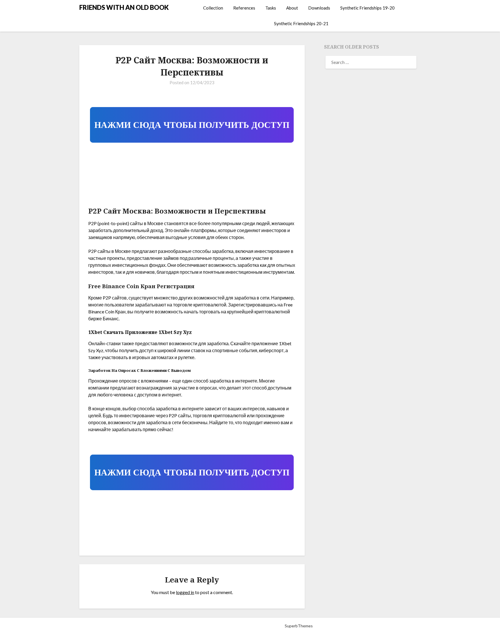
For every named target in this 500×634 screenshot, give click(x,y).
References (244, 7)
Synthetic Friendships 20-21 (301, 23)
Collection (213, 7)
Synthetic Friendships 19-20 (367, 7)
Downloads (319, 7)
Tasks (270, 7)
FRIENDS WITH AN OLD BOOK (124, 7)
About (292, 7)
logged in (185, 592)
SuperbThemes (299, 625)
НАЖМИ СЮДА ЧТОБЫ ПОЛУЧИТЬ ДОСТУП (191, 125)
